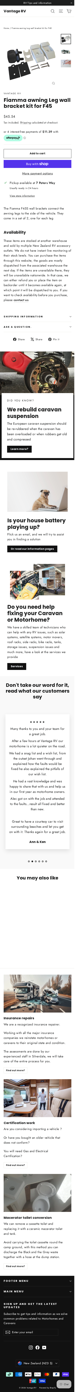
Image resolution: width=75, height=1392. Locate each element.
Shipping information (23, 316)
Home (6, 28)
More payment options (37, 173)
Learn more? (19, 449)
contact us (21, 300)
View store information (22, 196)
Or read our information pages (32, 549)
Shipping (25, 122)
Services (17, 666)
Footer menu (16, 1281)
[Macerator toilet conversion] (37, 1193)
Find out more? (15, 1070)
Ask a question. (18, 326)
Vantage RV (15, 11)
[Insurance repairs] (37, 994)
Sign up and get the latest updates (30, 1305)
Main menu (14, 1291)
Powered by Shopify (47, 1387)
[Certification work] (37, 1098)
